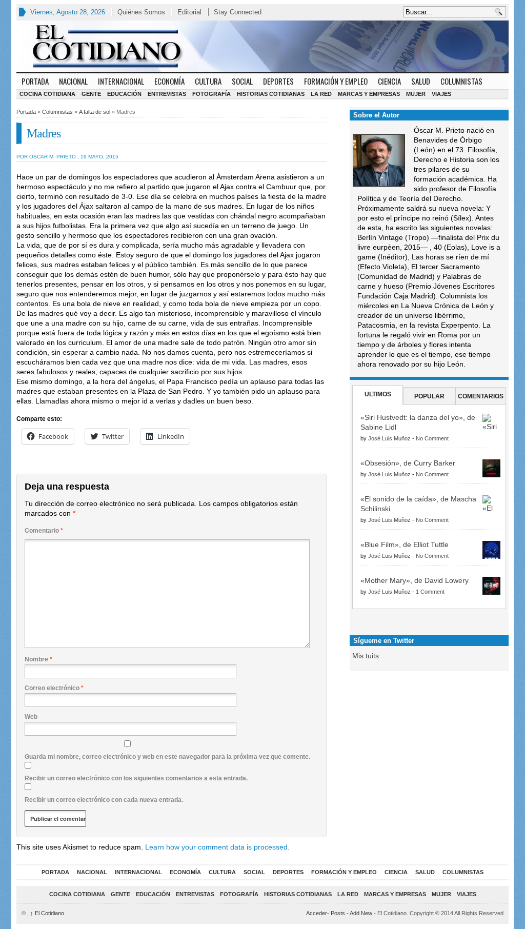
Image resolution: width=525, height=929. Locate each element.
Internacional (121, 81)
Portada (35, 81)
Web (31, 716)
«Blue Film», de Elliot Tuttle (404, 544)
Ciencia (389, 81)
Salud (420, 81)
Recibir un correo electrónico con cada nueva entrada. (104, 799)
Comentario (44, 530)
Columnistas (461, 81)
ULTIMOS (378, 394)
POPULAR (429, 396)
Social (242, 81)
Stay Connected (237, 12)
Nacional (73, 81)
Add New (361, 913)
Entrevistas (167, 94)
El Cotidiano (47, 913)
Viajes (441, 94)
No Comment (432, 438)
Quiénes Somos (141, 12)
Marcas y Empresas (369, 94)
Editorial (189, 12)
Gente (91, 94)
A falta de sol (94, 112)
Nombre (38, 659)
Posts (338, 913)
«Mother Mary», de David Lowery (414, 580)
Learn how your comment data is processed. (217, 847)
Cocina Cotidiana (47, 94)
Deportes (278, 81)
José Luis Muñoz (389, 438)
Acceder (316, 913)
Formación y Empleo (336, 81)
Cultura (208, 81)
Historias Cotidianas (271, 94)
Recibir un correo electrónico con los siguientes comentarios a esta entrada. (136, 778)
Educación (124, 94)
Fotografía (211, 94)
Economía (169, 81)
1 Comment (430, 592)
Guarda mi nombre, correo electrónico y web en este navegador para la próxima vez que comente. (167, 756)
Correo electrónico (54, 688)
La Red (321, 94)
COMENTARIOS (480, 396)
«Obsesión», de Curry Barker (407, 463)
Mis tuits (365, 656)
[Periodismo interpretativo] (262, 46)
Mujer (416, 94)
